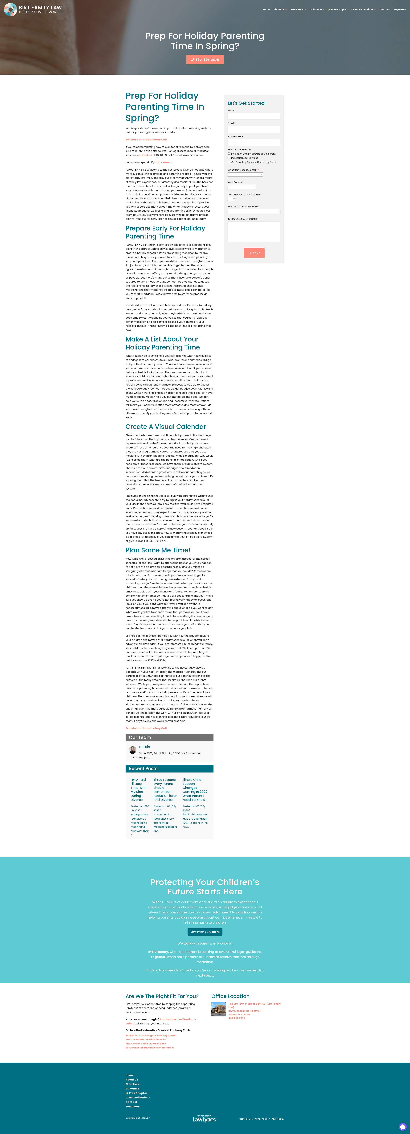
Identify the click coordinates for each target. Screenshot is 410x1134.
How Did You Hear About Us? (243, 206)
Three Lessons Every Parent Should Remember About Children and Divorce (165, 789)
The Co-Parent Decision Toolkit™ (146, 1039)
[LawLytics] (205, 1119)
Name (232, 110)
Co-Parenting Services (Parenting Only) (253, 162)
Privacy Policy (262, 1119)
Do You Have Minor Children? (245, 194)
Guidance (316, 9)
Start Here (297, 9)
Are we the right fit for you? (162, 996)
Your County (236, 182)
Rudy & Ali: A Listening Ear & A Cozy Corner (151, 1035)
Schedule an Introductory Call (146, 139)
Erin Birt (144, 746)
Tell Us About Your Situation (243, 219)
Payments (400, 9)
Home (266, 9)
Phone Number (237, 136)
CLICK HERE (161, 162)
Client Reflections (362, 9)
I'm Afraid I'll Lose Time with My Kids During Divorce (139, 789)
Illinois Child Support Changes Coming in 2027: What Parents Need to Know (195, 789)
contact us (144, 155)
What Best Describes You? (243, 170)
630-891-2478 (207, 60)
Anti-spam (278, 1119)
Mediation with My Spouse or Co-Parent (253, 153)
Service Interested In (240, 149)
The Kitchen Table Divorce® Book (146, 1043)
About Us (279, 9)
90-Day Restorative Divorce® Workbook (150, 1047)
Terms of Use (245, 1119)
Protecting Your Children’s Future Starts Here (205, 886)
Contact (385, 9)
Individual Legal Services (244, 158)
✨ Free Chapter (338, 9)
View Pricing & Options (205, 932)
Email (231, 123)
